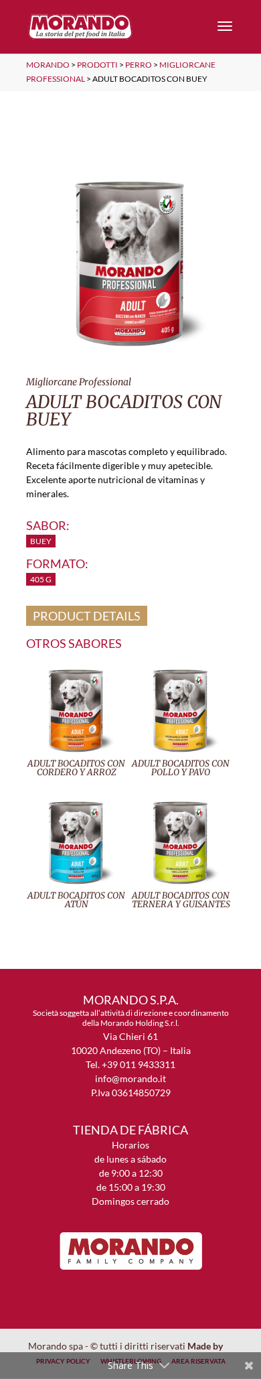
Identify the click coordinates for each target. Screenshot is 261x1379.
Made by (206, 1346)
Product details (87, 615)
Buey (41, 541)
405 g (41, 579)
